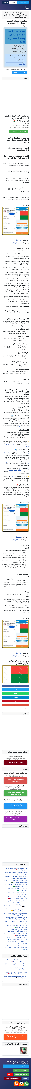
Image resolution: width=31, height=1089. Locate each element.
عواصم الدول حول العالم (15, 470)
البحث (5, 2)
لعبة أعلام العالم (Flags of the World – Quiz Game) (15, 793)
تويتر (15, 689)
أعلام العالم (13, 476)
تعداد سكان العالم (19, 427)
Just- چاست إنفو (23, 2)
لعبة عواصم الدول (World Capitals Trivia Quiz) (15, 806)
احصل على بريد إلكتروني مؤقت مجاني (15, 1037)
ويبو (15, 704)
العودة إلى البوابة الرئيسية (21, 1074)
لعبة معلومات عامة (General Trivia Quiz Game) (15, 819)
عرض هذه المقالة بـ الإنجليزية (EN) (18, 131)
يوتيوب (9, 1074)
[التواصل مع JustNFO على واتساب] (26, 1083)
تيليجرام (15, 697)
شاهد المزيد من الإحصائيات (19, 72)
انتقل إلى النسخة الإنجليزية (21, 1070)
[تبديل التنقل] (27, 7)
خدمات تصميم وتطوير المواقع (13, 1078)
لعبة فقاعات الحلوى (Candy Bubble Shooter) (15, 780)
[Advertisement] (15, 96)
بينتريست (15, 701)
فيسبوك (15, 685)
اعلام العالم (18, 240)
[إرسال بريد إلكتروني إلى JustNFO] (21, 1083)
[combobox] (13, 2)
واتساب (15, 693)
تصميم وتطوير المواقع (15, 762)
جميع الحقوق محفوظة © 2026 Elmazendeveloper (15, 1066)
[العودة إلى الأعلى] (2, 1086)
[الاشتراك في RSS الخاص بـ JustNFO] (16, 1083)
